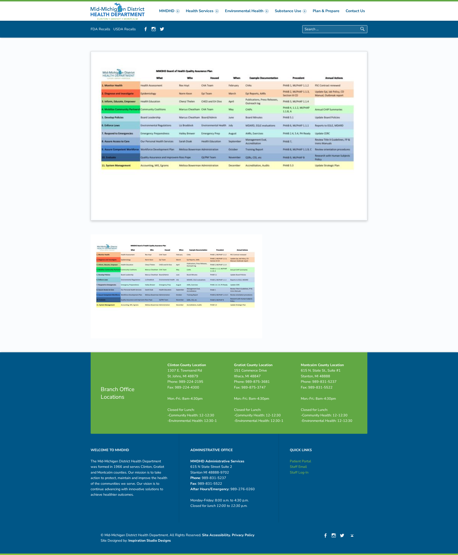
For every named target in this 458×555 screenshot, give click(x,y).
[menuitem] (169, 10)
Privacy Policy (243, 535)
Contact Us (355, 11)
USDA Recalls (124, 29)
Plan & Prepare (326, 11)
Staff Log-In (299, 472)
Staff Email (298, 466)
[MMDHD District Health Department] (118, 10)
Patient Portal (300, 461)
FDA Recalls (100, 29)
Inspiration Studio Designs (149, 540)
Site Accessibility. (216, 535)
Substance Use (288, 11)
